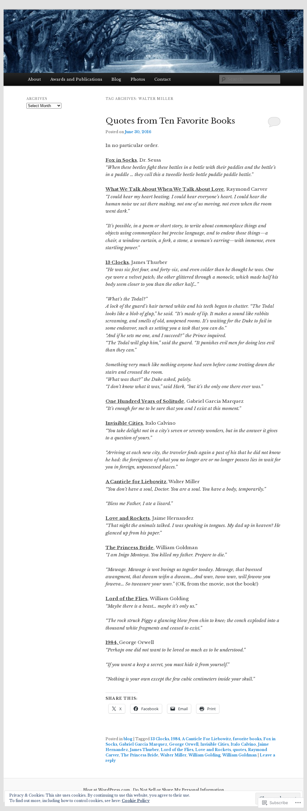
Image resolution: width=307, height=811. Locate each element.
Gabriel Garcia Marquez (143, 744)
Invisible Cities (214, 744)
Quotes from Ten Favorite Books (170, 121)
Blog (116, 79)
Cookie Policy (136, 800)
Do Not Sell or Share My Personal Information (178, 790)
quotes (239, 749)
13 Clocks (160, 739)
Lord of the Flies (177, 749)
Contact (162, 79)
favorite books (247, 739)
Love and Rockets (213, 749)
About (34, 79)
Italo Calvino (243, 744)
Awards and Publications (76, 79)
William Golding (204, 755)
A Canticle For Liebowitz (206, 739)
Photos (138, 79)
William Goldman (239, 755)
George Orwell (183, 744)
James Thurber (144, 749)
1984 (175, 739)
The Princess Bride (139, 755)
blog (128, 739)
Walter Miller (173, 755)
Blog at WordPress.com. (107, 790)
